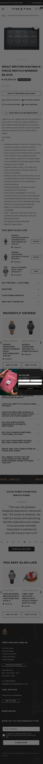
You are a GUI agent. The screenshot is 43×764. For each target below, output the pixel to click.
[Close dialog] (42, 370)
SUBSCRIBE (30, 388)
